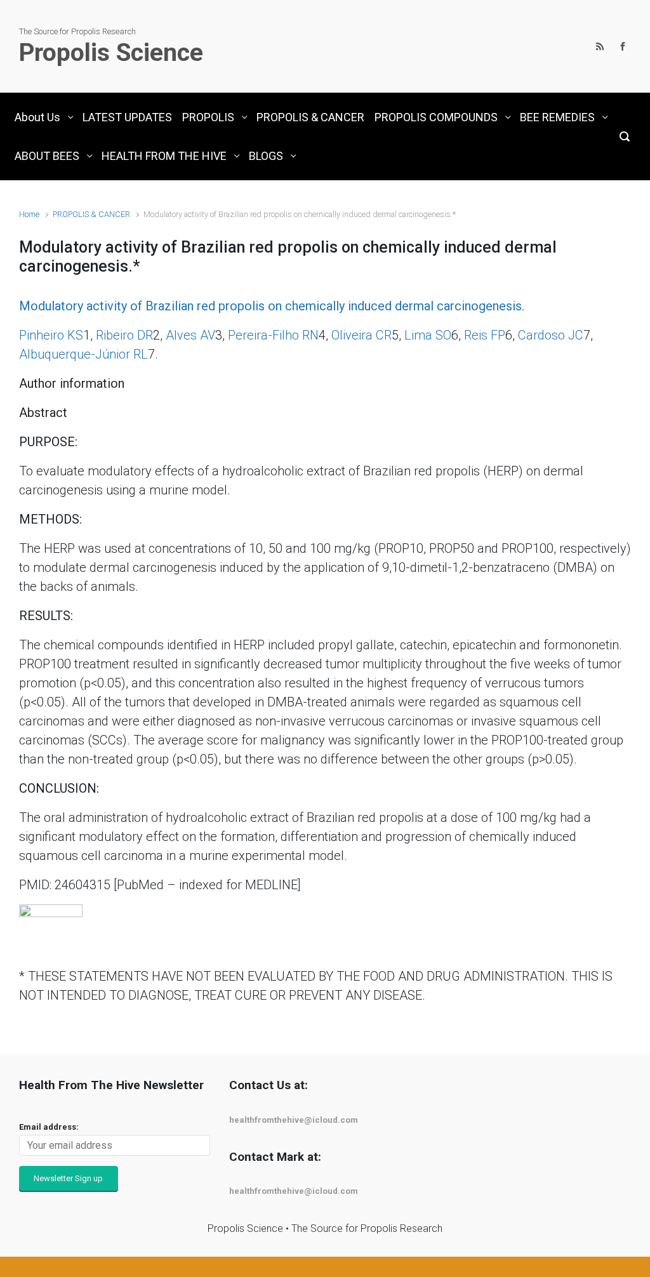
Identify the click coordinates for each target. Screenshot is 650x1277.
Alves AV (190, 335)
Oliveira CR (361, 335)
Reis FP (484, 335)
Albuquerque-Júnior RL (83, 354)
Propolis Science (111, 52)
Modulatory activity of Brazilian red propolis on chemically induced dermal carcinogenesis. (271, 306)
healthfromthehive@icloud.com (293, 1120)
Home (29, 214)
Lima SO (427, 335)
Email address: (49, 1127)
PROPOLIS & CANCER (91, 214)
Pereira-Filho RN (273, 335)
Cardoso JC (550, 335)
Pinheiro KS (51, 335)
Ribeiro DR (124, 335)
